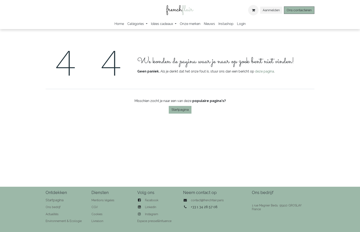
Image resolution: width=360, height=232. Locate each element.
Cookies (96, 214)
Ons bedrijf (53, 207)
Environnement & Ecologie (64, 221)
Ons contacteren (299, 10)
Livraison (97, 221)
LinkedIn (150, 207)
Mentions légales (102, 200)
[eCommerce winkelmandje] (253, 10)
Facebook (151, 200)
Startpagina (180, 110)
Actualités (52, 214)
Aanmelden (271, 10)
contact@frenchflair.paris (207, 200)
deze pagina (264, 71)
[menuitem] (119, 23)
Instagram (151, 214)
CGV (94, 207)
